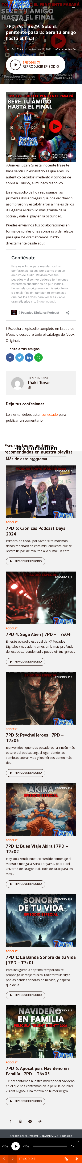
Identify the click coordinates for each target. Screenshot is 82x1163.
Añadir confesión (65, 49)
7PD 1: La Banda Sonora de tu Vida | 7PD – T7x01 (41, 959)
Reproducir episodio (28, 561)
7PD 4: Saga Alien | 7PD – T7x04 (38, 634)
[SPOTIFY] (30, 1121)
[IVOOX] (11, 1121)
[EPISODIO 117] (41, 698)
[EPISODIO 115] (41, 920)
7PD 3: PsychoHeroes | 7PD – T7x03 (34, 737)
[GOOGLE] (40, 1121)
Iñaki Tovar (19, 20)
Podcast (12, 522)
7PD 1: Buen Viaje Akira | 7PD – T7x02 (37, 848)
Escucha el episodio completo (31, 328)
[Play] (15, 1146)
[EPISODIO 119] (41, 491)
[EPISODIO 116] (41, 809)
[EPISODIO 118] (41, 597)
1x (72, 1146)
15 (5, 1146)
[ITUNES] (20, 1121)
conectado (50, 414)
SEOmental (31, 1136)
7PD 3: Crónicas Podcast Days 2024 (35, 531)
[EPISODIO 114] (41, 1031)
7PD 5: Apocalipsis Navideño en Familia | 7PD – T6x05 (37, 1071)
